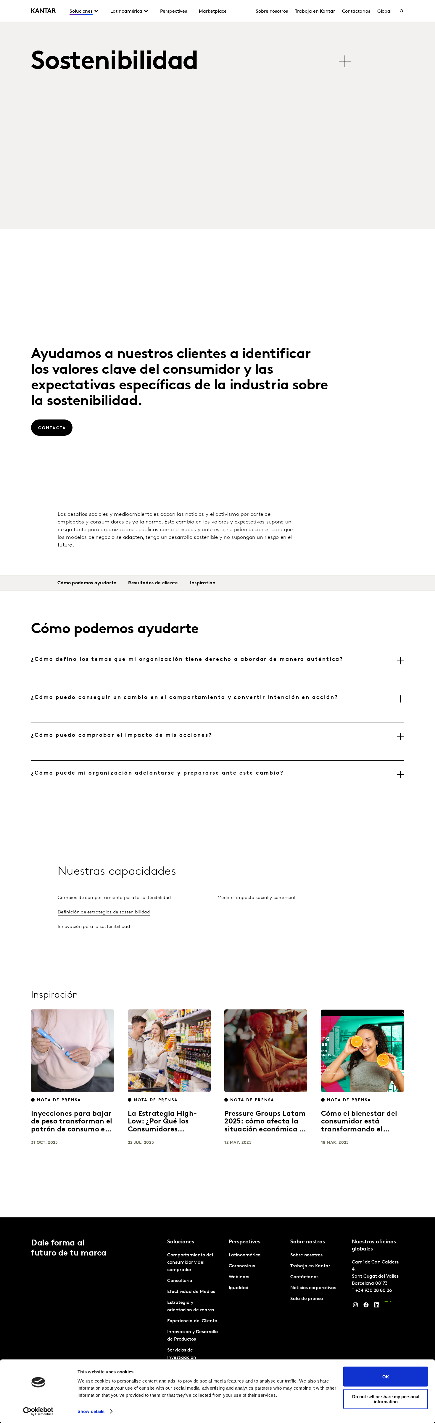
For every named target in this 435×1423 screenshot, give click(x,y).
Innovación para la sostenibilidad (94, 926)
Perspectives (173, 11)
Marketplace (213, 11)
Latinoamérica (245, 1255)
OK (385, 1376)
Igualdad (239, 1288)
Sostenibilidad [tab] (114, 62)
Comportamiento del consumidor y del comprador (190, 1262)
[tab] (217, 665)
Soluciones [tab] (81, 11)
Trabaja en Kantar (315, 11)
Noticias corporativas (313, 1288)
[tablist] (191, 58)
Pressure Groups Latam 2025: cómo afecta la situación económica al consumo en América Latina (265, 1129)
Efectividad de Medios (191, 1291)
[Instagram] (355, 1306)
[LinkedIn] (376, 1306)
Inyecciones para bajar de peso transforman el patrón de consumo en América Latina (71, 1125)
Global (384, 11)
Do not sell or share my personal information (385, 1399)
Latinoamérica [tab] (126, 11)
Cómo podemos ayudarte (86, 583)
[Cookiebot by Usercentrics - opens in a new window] (38, 1411)
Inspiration (202, 583)
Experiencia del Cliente (192, 1321)
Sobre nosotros (272, 11)
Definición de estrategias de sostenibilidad (104, 912)
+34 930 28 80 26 (373, 1290)
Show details (91, 1411)
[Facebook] (366, 1306)
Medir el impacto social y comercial (256, 897)
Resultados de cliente (153, 583)
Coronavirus (242, 1266)
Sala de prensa (306, 1299)
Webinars (239, 1277)
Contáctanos (356, 11)
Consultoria (179, 1281)
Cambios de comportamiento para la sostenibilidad (114, 897)
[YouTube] (387, 1306)
